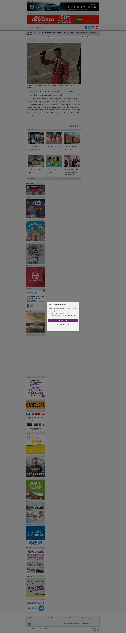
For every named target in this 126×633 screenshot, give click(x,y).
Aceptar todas (63, 320)
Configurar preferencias (63, 324)
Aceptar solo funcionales (63, 327)
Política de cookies (71, 315)
